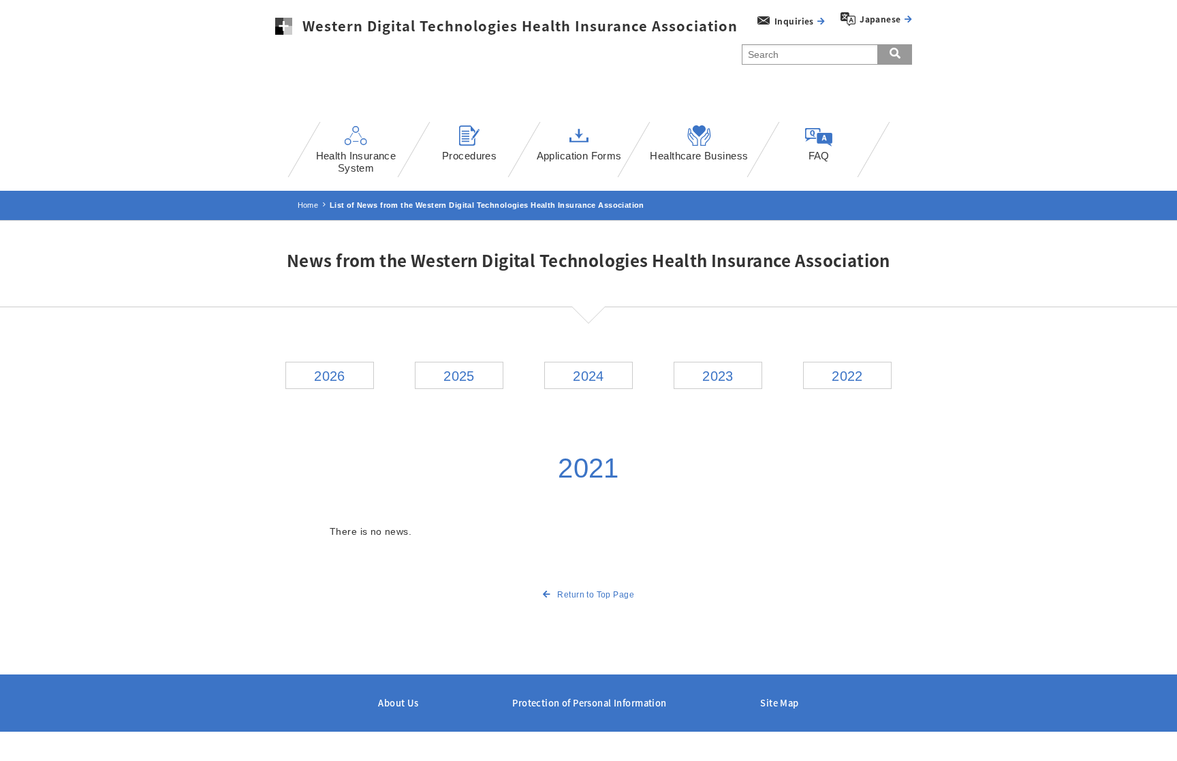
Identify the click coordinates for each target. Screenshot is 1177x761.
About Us (398, 702)
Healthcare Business (699, 155)
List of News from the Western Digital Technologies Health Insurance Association (487, 205)
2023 (718, 376)
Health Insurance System (356, 162)
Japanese (880, 19)
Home (308, 205)
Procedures (469, 155)
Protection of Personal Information (589, 702)
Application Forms (579, 155)
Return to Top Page (595, 595)
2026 (329, 376)
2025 (459, 376)
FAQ (818, 155)
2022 (847, 376)
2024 (588, 376)
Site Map (779, 702)
